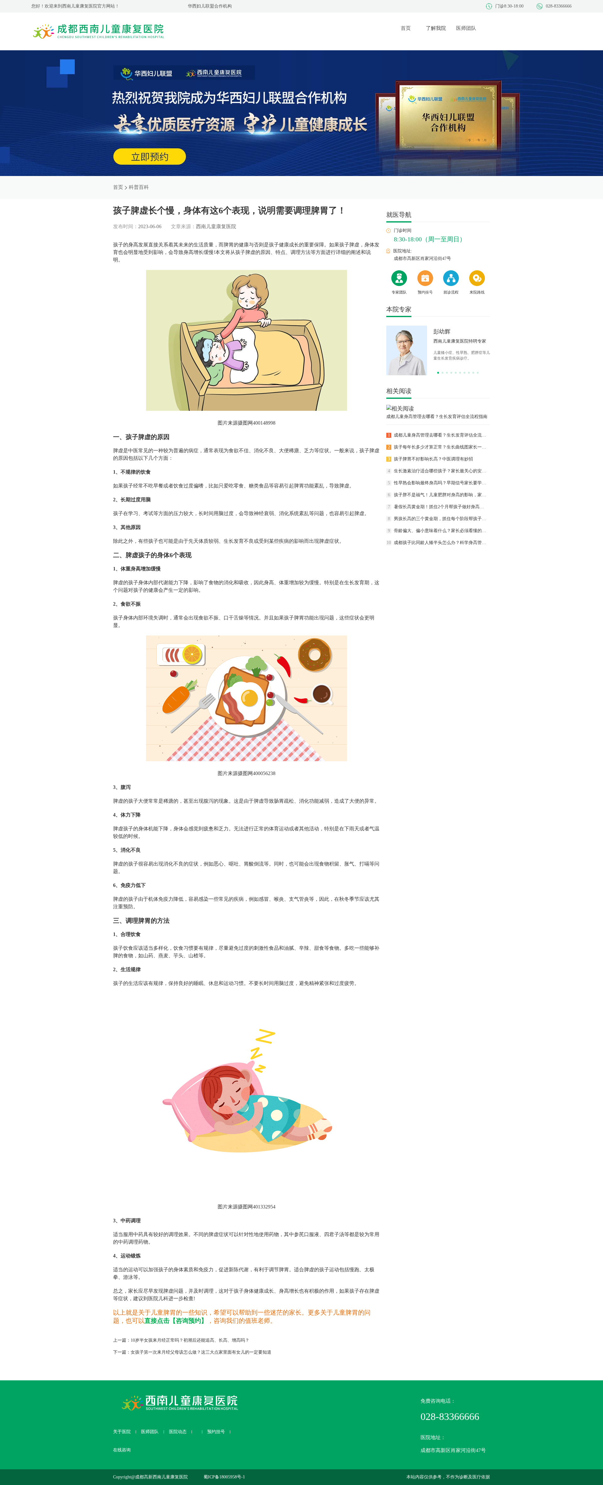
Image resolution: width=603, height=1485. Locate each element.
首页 (118, 187)
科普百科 (139, 187)
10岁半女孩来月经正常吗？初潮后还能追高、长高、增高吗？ (190, 1340)
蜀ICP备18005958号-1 (224, 1477)
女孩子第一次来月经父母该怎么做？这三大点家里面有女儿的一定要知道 (201, 1352)
